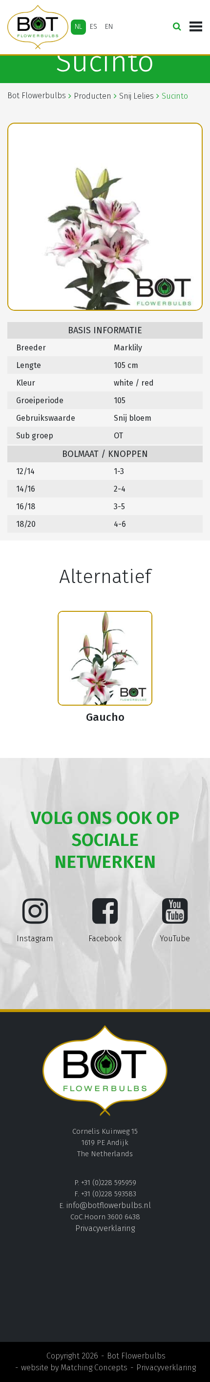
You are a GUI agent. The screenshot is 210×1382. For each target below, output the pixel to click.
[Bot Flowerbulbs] (37, 27)
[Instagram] (35, 918)
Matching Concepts (94, 1367)
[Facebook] (105, 918)
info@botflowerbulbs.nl (108, 1205)
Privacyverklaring (105, 1228)
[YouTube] (175, 918)
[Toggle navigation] (196, 27)
